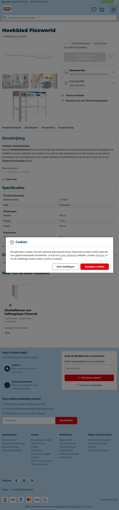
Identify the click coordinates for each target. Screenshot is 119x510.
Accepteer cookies (94, 266)
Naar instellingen (65, 266)
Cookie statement (68, 255)
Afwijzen (99, 255)
